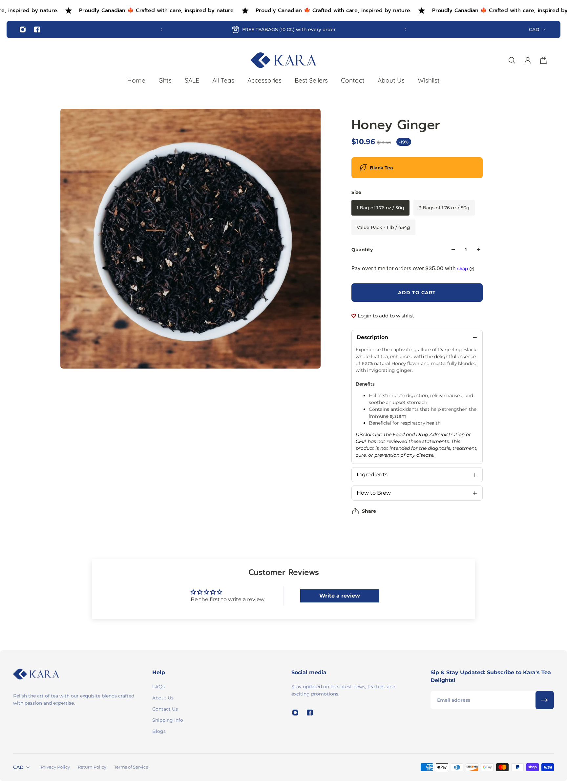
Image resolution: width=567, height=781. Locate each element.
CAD (534, 29)
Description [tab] (372, 337)
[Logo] (283, 60)
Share (369, 511)
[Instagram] (22, 29)
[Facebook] (37, 29)
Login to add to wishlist (386, 316)
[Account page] (528, 60)
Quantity (362, 250)
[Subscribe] (545, 700)
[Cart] (543, 60)
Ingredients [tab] (372, 474)
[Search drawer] (512, 60)
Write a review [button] (339, 596)
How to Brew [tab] (374, 493)
